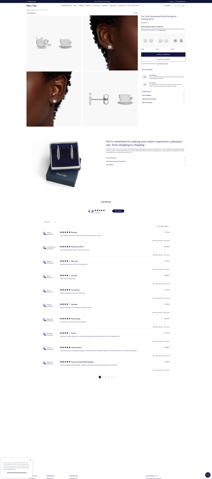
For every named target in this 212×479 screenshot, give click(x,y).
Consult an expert (163, 59)
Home (28, 10)
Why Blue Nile (50, 476)
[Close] (30, 460)
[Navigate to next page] (115, 377)
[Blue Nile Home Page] (31, 6)
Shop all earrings (163, 54)
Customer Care (33, 476)
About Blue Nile (74, 476)
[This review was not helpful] (167, 240)
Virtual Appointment (181, 1)
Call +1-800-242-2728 (162, 63)
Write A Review (118, 211)
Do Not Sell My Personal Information (17, 472)
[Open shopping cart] (179, 6)
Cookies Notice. (11, 469)
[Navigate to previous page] (97, 377)
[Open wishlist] (176, 6)
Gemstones (113, 5)
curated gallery (162, 30)
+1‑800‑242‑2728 (32, 1)
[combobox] (163, 226)
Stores (171, 1)
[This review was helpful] (164, 240)
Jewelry (32, 10)
